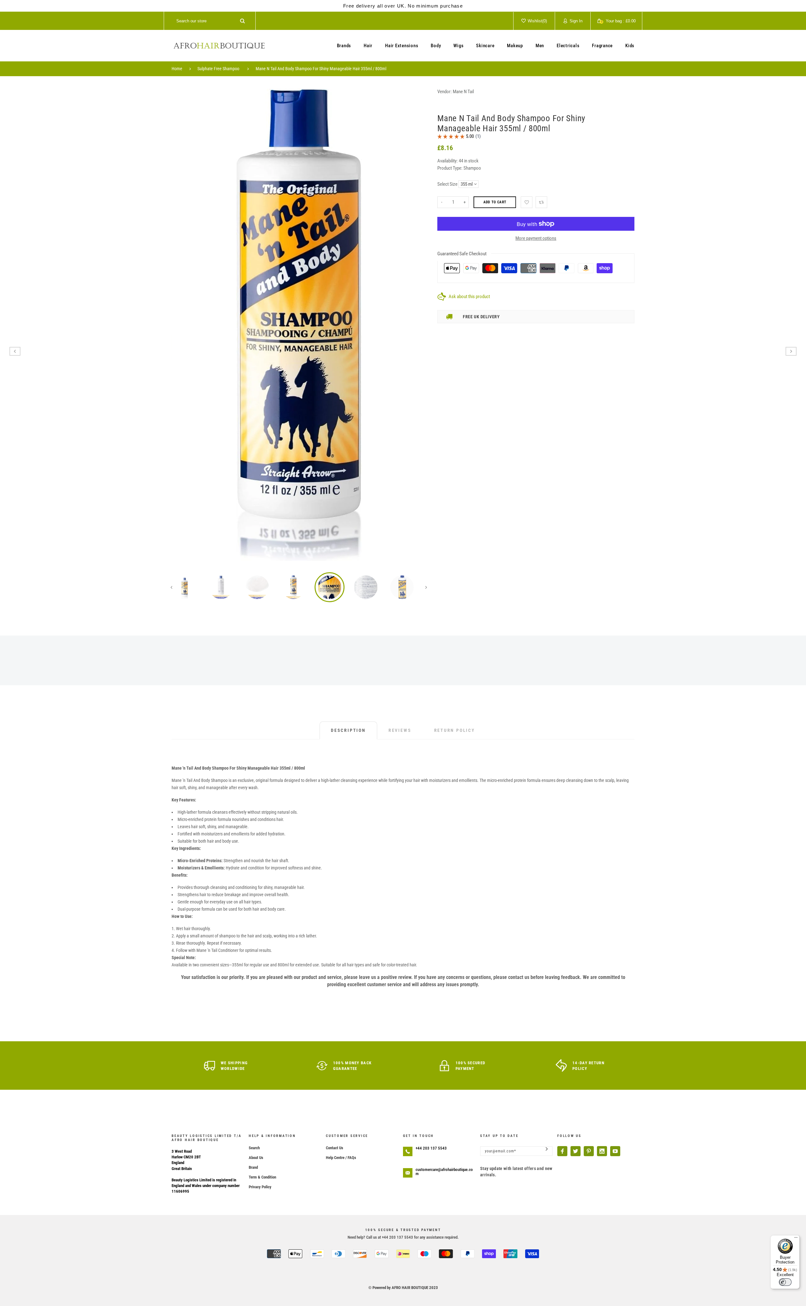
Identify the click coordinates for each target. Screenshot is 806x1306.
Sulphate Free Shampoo (218, 68)
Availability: (448, 161)
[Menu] (796, 1239)
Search (254, 1147)
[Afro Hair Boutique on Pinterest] (589, 1151)
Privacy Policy (260, 1186)
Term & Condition (262, 1177)
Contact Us (334, 1147)
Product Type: (450, 168)
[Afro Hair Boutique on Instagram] (602, 1151)
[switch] (785, 1282)
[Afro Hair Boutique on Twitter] (575, 1151)
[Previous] (180, 324)
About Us (256, 1157)
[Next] (417, 324)
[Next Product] (791, 351)
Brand (253, 1167)
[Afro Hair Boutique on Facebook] (562, 1151)
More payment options (535, 238)
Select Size (447, 184)
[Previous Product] (14, 351)
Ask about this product (469, 296)
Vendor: (444, 91)
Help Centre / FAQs (341, 1157)
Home (177, 68)
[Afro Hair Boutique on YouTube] (615, 1151)
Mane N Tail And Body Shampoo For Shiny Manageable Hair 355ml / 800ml (321, 68)
